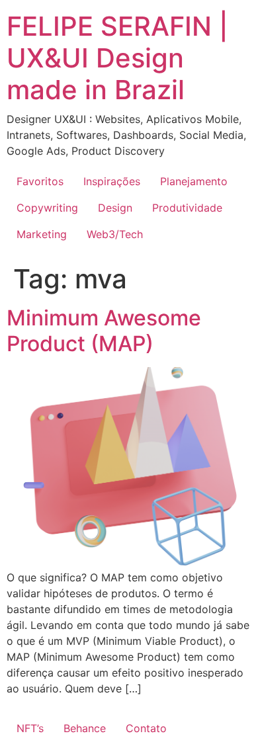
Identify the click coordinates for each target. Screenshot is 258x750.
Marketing (42, 234)
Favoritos (40, 181)
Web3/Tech (115, 234)
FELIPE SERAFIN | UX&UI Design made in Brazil (117, 58)
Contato (146, 728)
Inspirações (111, 181)
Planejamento (194, 181)
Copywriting (47, 207)
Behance (85, 728)
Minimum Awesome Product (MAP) (104, 330)
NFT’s (30, 728)
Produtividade (187, 207)
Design (115, 207)
